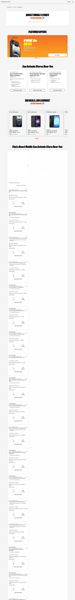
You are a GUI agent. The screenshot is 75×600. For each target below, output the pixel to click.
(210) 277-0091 (11, 413)
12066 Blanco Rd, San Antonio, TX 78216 (16, 531)
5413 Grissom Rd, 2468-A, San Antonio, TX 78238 (18, 508)
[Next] (68, 47)
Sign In (69, 1)
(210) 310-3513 (11, 223)
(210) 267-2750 (12, 487)
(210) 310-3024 (11, 559)
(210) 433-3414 (11, 271)
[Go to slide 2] (39, 138)
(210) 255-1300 (11, 294)
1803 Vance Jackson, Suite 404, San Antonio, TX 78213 (18, 246)
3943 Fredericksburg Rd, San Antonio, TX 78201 (18, 197)
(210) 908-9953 (12, 533)
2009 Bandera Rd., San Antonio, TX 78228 (17, 269)
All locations (9, 7)
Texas (14, 7)
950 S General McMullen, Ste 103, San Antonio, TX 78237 (17, 557)
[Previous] (7, 47)
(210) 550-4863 (12, 248)
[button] (23, 185)
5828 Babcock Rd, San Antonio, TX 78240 (17, 411)
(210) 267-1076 (11, 341)
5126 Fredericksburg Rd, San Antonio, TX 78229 (18, 221)
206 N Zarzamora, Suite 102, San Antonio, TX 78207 (17, 485)
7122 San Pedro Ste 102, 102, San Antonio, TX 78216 (17, 388)
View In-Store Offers (17, 90)
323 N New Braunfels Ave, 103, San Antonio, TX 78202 (17, 583)
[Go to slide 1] (36, 138)
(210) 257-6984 (12, 585)
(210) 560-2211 (11, 510)
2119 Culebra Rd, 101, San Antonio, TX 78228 (17, 362)
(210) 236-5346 (12, 364)
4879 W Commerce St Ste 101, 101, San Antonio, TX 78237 (18, 460)
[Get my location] (46, 22)
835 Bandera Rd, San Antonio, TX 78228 (16, 316)
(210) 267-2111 (11, 318)
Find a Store (7, 1)
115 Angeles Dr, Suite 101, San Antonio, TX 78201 (18, 293)
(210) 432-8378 (12, 462)
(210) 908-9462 (12, 436)
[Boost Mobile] (3, 1)
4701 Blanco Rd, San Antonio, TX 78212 (16, 340)
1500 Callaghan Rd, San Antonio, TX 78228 (17, 435)
